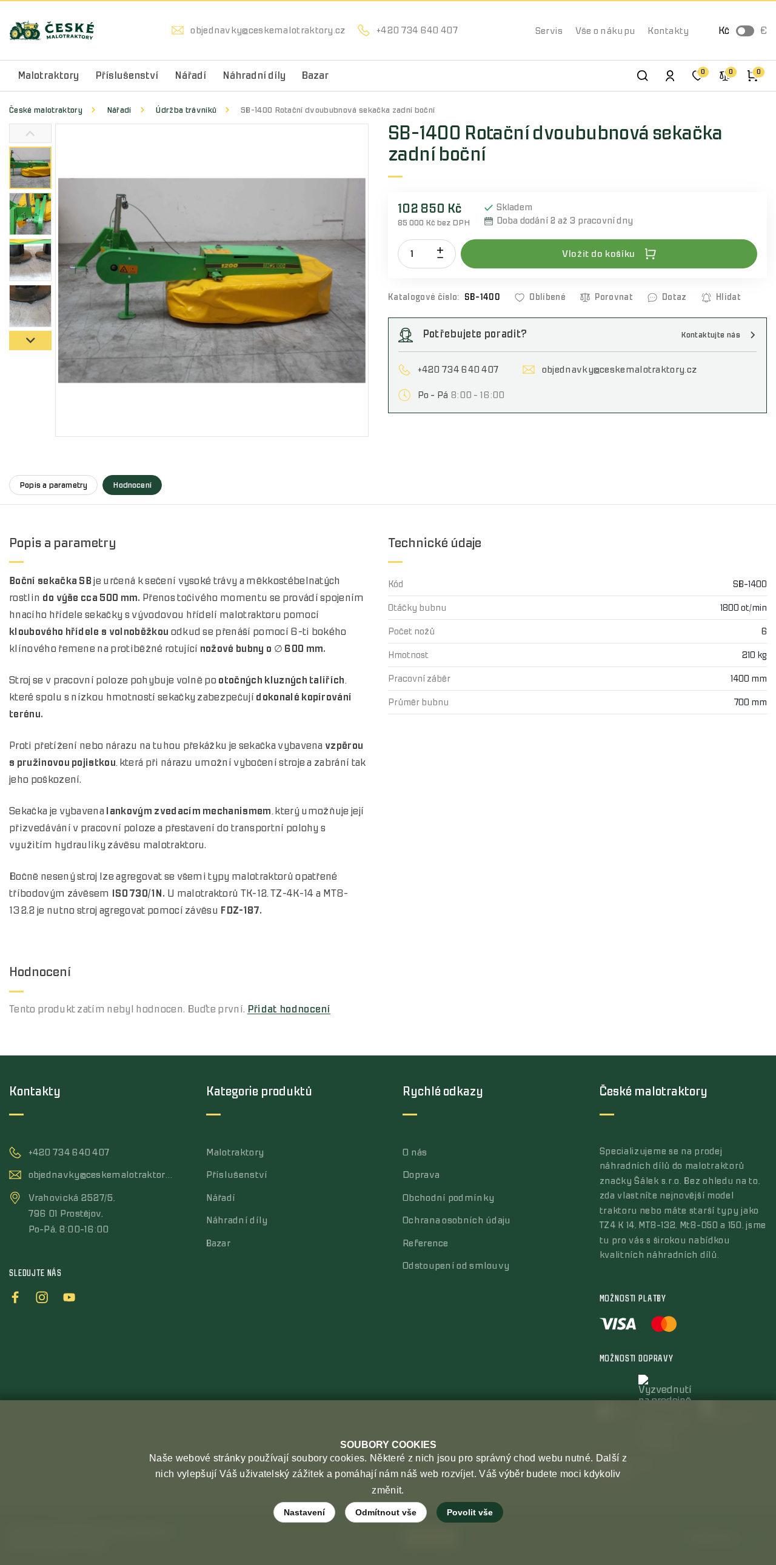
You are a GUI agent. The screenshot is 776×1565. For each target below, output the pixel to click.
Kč (723, 30)
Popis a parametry (53, 485)
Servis (549, 30)
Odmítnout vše (385, 1512)
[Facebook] (15, 1295)
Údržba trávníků (185, 110)
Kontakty (668, 30)
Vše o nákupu (605, 30)
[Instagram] (42, 1295)
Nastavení (304, 1512)
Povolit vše (470, 1512)
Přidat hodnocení (288, 1009)
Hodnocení (132, 485)
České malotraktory (45, 110)
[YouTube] (69, 1295)
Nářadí (119, 110)
